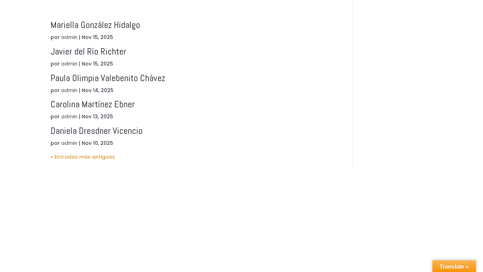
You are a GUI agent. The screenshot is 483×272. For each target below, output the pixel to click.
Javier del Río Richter (88, 51)
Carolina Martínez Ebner (93, 104)
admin (69, 37)
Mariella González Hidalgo (95, 25)
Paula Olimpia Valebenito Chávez (108, 78)
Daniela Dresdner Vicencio (96, 131)
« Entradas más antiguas (83, 156)
